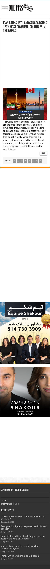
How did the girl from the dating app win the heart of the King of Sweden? (23, 537)
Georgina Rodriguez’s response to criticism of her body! (23, 527)
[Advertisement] (25, 59)
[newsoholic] (17, 7)
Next (43, 153)
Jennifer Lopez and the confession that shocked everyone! (20, 547)
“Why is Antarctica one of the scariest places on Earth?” (23, 517)
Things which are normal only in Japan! (20, 556)
